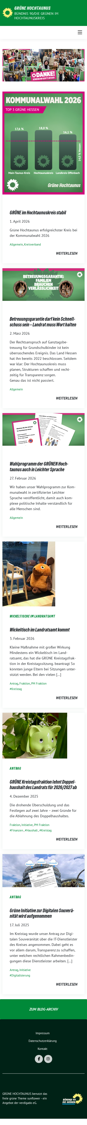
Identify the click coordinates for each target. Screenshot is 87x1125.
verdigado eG (27, 1103)
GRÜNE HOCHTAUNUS (32, 8)
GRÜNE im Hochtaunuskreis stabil (38, 212)
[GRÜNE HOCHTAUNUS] (7, 12)
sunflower (33, 1098)
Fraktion (24, 683)
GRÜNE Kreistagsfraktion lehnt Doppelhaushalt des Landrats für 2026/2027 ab (43, 784)
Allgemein (16, 244)
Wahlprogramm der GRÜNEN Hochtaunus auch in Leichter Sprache (39, 466)
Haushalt (32, 830)
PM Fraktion (39, 683)
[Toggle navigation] (80, 32)
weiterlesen (66, 253)
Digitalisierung (20, 975)
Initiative (27, 825)
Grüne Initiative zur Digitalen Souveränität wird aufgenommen (42, 913)
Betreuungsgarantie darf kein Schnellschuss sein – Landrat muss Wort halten (43, 321)
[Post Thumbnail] (43, 142)
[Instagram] (48, 1059)
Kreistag (16, 689)
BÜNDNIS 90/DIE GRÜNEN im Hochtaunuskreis (36, 15)
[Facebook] (39, 1059)
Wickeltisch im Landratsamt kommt (40, 629)
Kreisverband (32, 244)
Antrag (14, 683)
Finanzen (17, 830)
